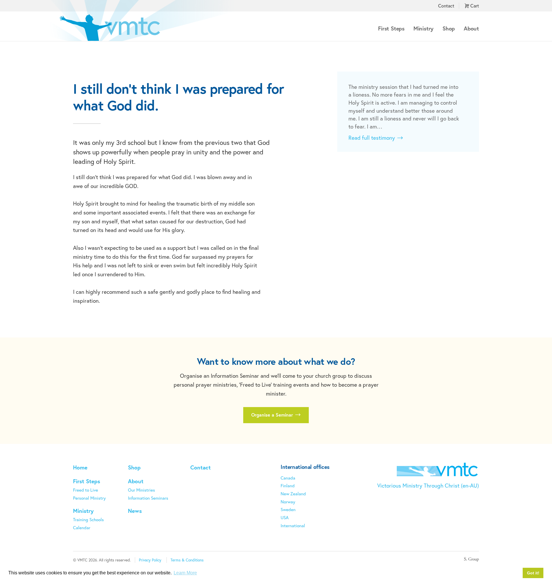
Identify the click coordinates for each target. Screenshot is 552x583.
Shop (448, 28)
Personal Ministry (89, 498)
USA (285, 517)
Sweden (288, 509)
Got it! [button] (533, 573)
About (471, 28)
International (293, 525)
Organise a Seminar (272, 415)
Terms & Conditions (187, 560)
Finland (288, 485)
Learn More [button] (185, 572)
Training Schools (88, 519)
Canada (288, 478)
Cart (474, 6)
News (135, 510)
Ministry (423, 28)
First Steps (391, 28)
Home (80, 467)
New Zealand (293, 493)
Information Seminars (148, 498)
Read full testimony (372, 138)
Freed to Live (85, 490)
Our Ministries (141, 490)
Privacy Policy (150, 560)
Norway (288, 502)
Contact (446, 6)
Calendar (81, 527)
